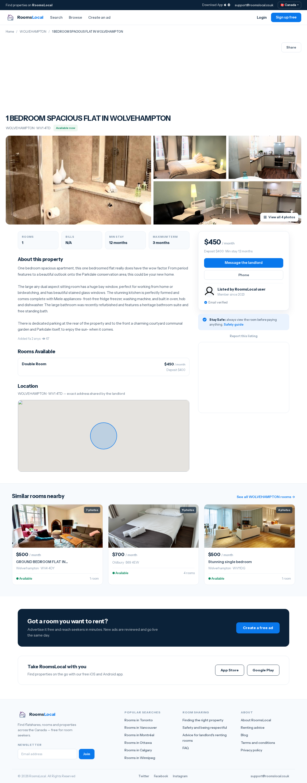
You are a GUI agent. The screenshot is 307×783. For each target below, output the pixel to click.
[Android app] (228, 5)
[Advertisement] (88, 78)
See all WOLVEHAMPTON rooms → (266, 497)
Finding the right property (203, 720)
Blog (244, 735)
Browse (75, 17)
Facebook (161, 776)
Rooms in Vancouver (140, 727)
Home (10, 31)
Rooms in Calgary (138, 750)
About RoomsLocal (256, 720)
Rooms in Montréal (139, 735)
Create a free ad (258, 627)
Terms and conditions (258, 743)
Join (86, 754)
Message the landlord (244, 263)
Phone (243, 275)
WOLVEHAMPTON (33, 31)
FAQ (186, 748)
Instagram (180, 776)
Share (291, 47)
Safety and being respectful (205, 727)
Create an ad (99, 17)
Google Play (263, 670)
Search (56, 17)
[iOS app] (225, 5)
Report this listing (244, 336)
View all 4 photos (281, 217)
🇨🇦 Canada (288, 5)
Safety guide (233, 324)
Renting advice (253, 727)
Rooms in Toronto (138, 720)
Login (262, 17)
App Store (230, 670)
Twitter (143, 776)
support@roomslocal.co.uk (254, 5)
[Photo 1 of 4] (78, 180)
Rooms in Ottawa (138, 743)
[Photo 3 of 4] (265, 157)
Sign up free (286, 17)
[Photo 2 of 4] (190, 157)
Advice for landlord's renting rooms (205, 737)
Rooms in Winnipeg (139, 758)
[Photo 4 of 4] (227, 203)
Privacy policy (251, 750)
